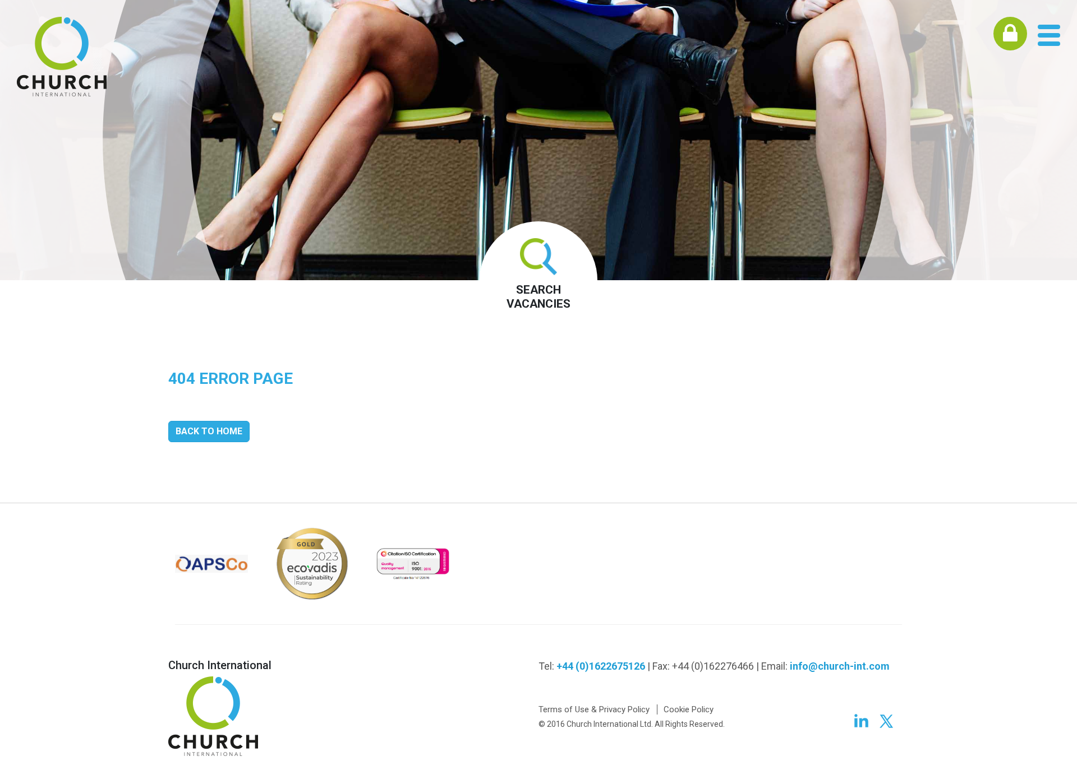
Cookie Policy (689, 709)
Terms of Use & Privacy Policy (594, 709)
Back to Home (209, 431)
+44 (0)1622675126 (600, 666)
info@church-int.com (840, 666)
